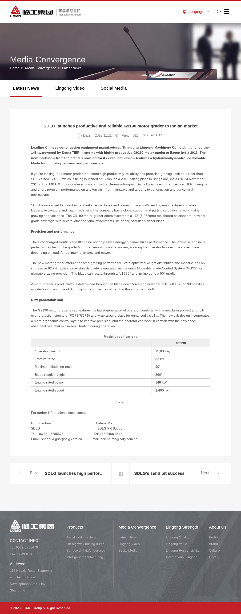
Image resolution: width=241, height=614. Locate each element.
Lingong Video (70, 88)
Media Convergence (40, 68)
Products (74, 527)
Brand (213, 544)
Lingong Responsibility (182, 550)
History (214, 557)
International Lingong (181, 557)
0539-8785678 (27, 547)
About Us (217, 527)
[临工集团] (45, 12)
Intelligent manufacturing (84, 557)
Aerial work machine (81, 537)
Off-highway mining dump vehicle (87, 544)
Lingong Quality (177, 537)
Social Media (114, 88)
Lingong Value (176, 544)
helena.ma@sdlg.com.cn (118, 439)
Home (14, 68)
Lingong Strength (182, 527)
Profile (213, 537)
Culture (214, 550)
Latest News (26, 88)
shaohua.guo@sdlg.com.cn (61, 439)
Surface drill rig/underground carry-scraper (87, 550)
